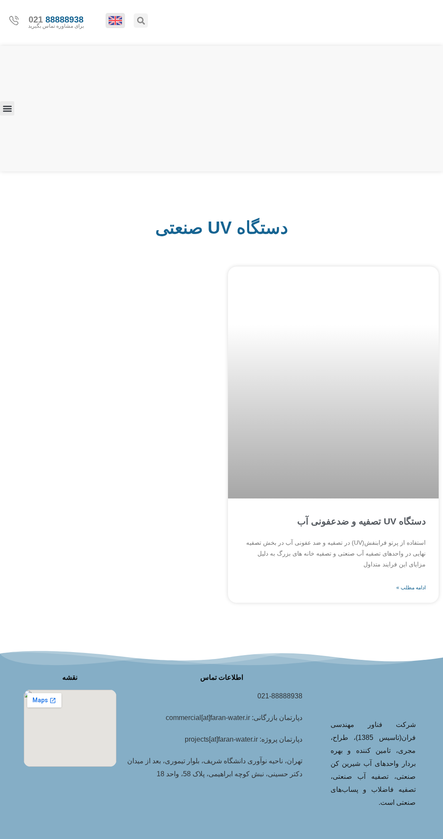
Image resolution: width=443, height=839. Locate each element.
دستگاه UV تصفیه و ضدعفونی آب (361, 521)
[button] (141, 20)
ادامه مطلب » (411, 588)
